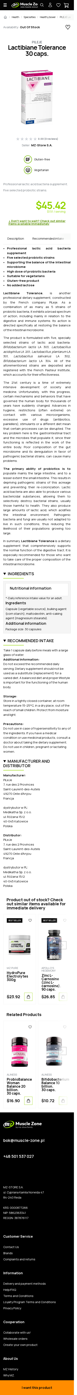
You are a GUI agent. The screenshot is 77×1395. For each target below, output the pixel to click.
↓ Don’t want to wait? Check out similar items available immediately (37, 222)
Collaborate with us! (17, 1332)
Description (15, 238)
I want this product (37, 1387)
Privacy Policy (12, 1308)
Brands (8, 1253)
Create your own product (20, 1344)
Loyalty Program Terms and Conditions (29, 1302)
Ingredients (21, 574)
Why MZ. (9, 1375)
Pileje (37, 42)
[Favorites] (30, 920)
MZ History (10, 1369)
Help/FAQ (9, 1289)
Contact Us (11, 1247)
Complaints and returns (19, 1259)
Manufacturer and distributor (26, 763)
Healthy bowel (47, 17)
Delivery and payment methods (24, 1283)
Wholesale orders (15, 1338)
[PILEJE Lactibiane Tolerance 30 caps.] (36, 97)
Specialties (30, 17)
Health (15, 17)
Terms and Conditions (18, 1296)
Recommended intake (48, 238)
